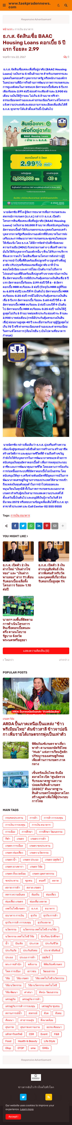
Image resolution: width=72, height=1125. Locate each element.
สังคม (58, 1013)
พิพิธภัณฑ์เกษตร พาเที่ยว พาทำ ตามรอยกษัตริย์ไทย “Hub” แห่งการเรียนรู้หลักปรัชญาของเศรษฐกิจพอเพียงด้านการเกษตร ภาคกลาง (49, 754)
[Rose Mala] (14, 1097)
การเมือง (10, 831)
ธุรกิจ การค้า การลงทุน (18, 922)
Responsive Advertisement (36, 19)
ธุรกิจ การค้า (50, 915)
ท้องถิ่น (35, 894)
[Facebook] (15, 526)
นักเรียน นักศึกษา (50, 936)
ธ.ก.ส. (34, 908)
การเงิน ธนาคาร (24, 29)
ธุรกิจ (34, 915)
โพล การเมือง (12, 971)
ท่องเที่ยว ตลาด (38, 901)
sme (33, 1048)
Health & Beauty (27, 1041)
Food (8, 1041)
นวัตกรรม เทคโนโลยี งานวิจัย (39, 929)
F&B (56, 1034)
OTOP (21, 1048)
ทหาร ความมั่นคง (15, 894)
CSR (31, 1034)
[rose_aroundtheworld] (40, 1097)
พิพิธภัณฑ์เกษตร (53, 964)
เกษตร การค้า (38, 838)
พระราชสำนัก (13, 964)
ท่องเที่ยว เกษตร (14, 901)
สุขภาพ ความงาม (30, 1027)
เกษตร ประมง (30, 859)
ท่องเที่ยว (51, 894)
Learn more (27, 1109)
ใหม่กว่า (9, 660)
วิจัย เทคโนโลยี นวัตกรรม (49, 978)
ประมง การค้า (27, 957)
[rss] (48, 1097)
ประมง (9, 957)
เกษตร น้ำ (10, 859)
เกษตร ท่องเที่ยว (14, 852)
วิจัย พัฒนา (11, 992)
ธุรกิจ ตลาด (44, 922)
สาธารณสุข (27, 1020)
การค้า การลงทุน (53, 817)
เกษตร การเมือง (14, 845)
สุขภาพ (9, 1027)
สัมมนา (9, 1020)
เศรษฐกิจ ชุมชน (51, 1006)
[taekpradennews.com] (57, 1097)
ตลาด (55, 880)
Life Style (49, 1041)
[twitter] (23, 1097)
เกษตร (20, 838)
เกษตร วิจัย (36, 866)
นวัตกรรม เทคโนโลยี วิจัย (19, 936)
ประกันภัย (10, 950)
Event (44, 1034)
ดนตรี (42, 880)
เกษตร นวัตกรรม (39, 852)
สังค (46, 1013)
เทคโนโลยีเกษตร (15, 908)
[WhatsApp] (31, 526)
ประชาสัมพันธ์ (52, 950)
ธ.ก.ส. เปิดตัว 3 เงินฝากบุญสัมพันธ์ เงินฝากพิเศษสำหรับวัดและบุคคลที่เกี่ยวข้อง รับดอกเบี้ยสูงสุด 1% (52, 573)
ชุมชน (28, 880)
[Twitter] (23, 526)
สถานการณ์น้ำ (13, 1013)
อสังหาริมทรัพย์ (13, 1034)
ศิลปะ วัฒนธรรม (48, 992)
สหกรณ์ (33, 1013)
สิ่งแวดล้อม (47, 1020)
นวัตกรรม (10, 929)
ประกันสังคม (30, 950)
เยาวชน (31, 971)
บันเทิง (19, 943)
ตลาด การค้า (12, 887)
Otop (8, 1048)
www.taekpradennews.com (29, 5)
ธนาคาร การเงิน (14, 915)
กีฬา (7, 838)
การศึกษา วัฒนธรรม (50, 831)
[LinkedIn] (38, 526)
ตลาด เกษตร (34, 887)
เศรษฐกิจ (10, 999)
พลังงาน (32, 964)
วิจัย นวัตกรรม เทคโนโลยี (42, 985)
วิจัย (7, 978)
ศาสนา (28, 992)
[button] (4, 5)
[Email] (54, 526)
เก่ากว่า (63, 660)
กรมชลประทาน (14, 817)
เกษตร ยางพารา (14, 866)
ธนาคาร (50, 908)
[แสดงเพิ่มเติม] (62, 526)
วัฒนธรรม (49, 971)
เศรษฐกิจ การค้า (31, 999)
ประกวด (34, 943)
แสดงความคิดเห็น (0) (36, 650)
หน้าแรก (7, 29)
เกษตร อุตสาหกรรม (43, 873)
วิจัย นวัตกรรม (13, 985)
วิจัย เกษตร (22, 978)
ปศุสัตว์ (46, 957)
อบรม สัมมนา (54, 1027)
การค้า (33, 817)
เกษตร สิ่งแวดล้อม (15, 873)
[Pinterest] (46, 526)
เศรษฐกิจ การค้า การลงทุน (20, 1006)
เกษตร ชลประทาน (40, 845)
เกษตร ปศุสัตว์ (53, 859)
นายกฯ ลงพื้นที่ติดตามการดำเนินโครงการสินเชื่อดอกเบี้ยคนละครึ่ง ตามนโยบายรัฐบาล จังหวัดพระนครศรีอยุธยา (18, 630)
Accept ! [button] (13, 1116)
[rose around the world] (31, 1097)
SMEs (45, 1048)
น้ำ (7, 943)
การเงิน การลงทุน (15, 824)
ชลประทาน (11, 880)
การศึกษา (27, 831)
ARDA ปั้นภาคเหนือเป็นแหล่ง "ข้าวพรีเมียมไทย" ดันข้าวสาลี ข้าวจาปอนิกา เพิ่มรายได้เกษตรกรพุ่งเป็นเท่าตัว (35, 729)
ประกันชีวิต (51, 943)
